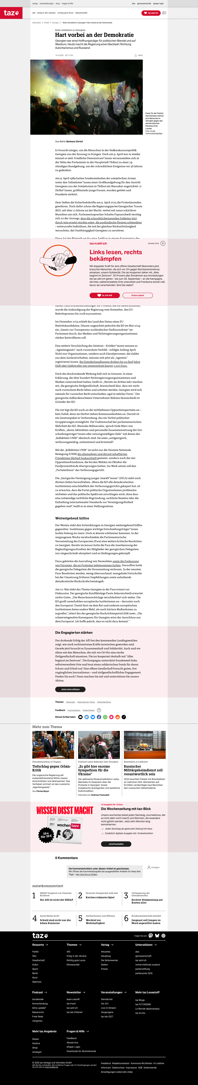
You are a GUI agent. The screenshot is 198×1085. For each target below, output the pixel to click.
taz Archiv (140, 1013)
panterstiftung (142, 969)
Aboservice (72, 1042)
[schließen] (163, 243)
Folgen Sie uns (140, 936)
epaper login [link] (158, 3)
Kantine (36, 1043)
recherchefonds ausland (147, 964)
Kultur (35, 964)
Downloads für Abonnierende (81, 1051)
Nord (34, 977)
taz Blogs (140, 1000)
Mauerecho (38, 1012)
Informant (106, 1067)
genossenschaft (143, 956)
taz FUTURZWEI (143, 1004)
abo (137, 951)
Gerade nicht (153, 243)
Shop (35, 1047)
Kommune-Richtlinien (142, 1063)
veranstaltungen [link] (47, 3)
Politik (46, 23)
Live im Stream (108, 1008)
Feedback (72, 1038)
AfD (68, 951)
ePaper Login (73, 1046)
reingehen (37, 1020)
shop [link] (58, 3)
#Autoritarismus (104, 702)
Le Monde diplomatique (147, 1008)
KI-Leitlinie (158, 1063)
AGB (140, 1067)
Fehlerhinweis (89, 710)
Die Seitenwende (109, 960)
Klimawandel (73, 964)
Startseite (36, 23)
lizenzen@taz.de (51, 1067)
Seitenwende (150, 1067)
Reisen (35, 1039)
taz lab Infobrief (74, 1012)
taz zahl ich (140, 960)
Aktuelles (105, 951)
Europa (55, 23)
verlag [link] (35, 3)
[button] (164, 13)
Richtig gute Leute (76, 960)
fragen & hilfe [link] (67, 3)
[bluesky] (157, 937)
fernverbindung (40, 1003)
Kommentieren (74, 710)
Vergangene (107, 1012)
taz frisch (71, 1003)
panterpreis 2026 (144, 973)
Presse (104, 969)
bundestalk (38, 999)
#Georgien (70, 702)
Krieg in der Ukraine (76, 956)
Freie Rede (37, 1016)
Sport (35, 969)
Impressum (132, 1067)
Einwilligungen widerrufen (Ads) (117, 1072)
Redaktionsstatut (121, 1063)
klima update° (39, 1008)
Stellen (104, 964)
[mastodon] (151, 937)
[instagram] (163, 937)
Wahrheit (36, 982)
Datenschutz (118, 1067)
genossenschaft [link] (144, 3)
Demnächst (106, 999)
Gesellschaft (38, 960)
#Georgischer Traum (86, 702)
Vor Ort (104, 1003)
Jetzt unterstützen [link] (70, 689)
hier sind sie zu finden (86, 874)
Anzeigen (37, 1052)
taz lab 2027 (107, 1016)
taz (40, 935)
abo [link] (133, 3)
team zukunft (73, 999)
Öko (34, 956)
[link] (34, 13)
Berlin (35, 973)
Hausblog (106, 956)
